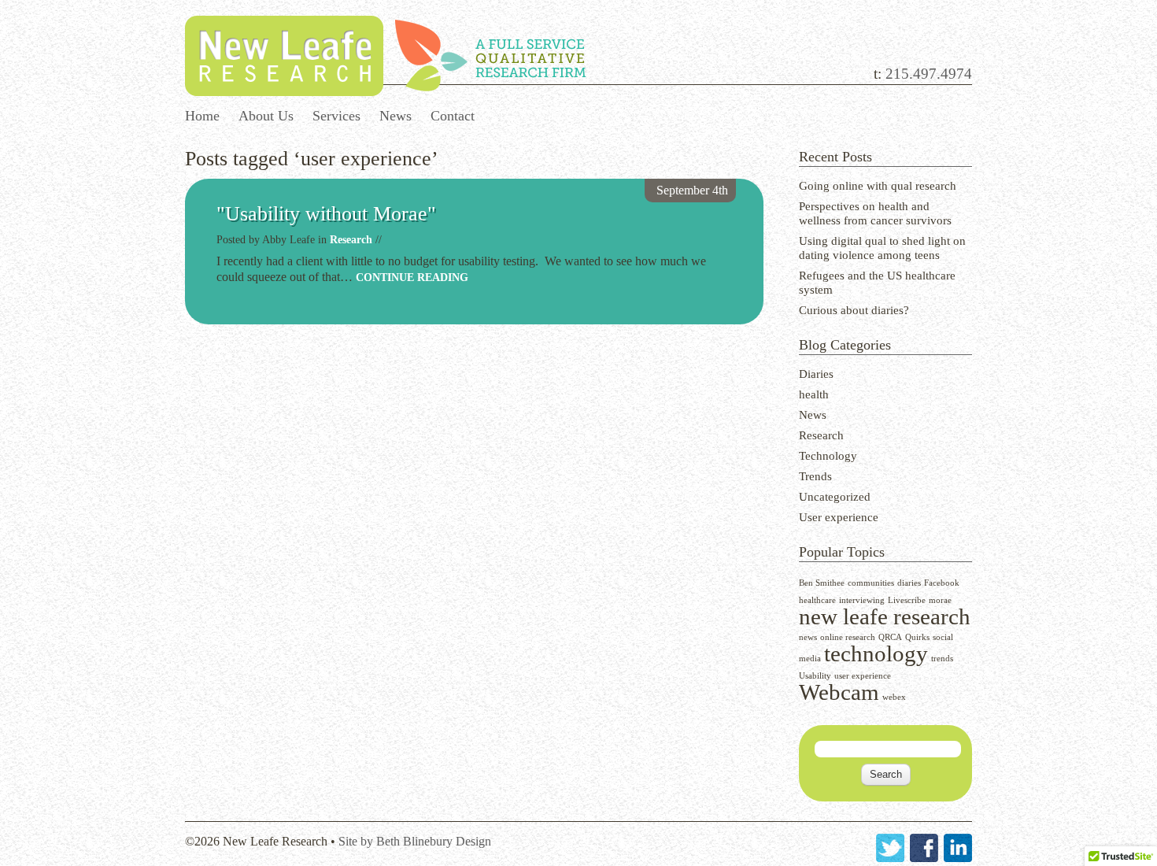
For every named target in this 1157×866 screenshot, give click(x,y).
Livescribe (907, 600)
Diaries (816, 374)
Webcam (839, 692)
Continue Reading (412, 277)
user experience (862, 676)
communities (871, 583)
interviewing (862, 600)
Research (821, 435)
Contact (453, 116)
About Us (266, 116)
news (808, 637)
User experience (838, 517)
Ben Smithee (822, 583)
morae (940, 600)
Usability (815, 676)
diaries (909, 583)
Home (202, 116)
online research (847, 637)
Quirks (917, 637)
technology (876, 653)
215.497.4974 (928, 73)
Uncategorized (835, 496)
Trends (815, 476)
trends (942, 658)
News (395, 116)
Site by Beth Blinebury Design (414, 841)
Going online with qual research (877, 185)
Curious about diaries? (854, 310)
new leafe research (884, 616)
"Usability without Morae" (326, 213)
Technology (828, 456)
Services (336, 116)
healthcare (817, 600)
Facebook (941, 583)
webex (894, 697)
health (814, 394)
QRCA (890, 637)
